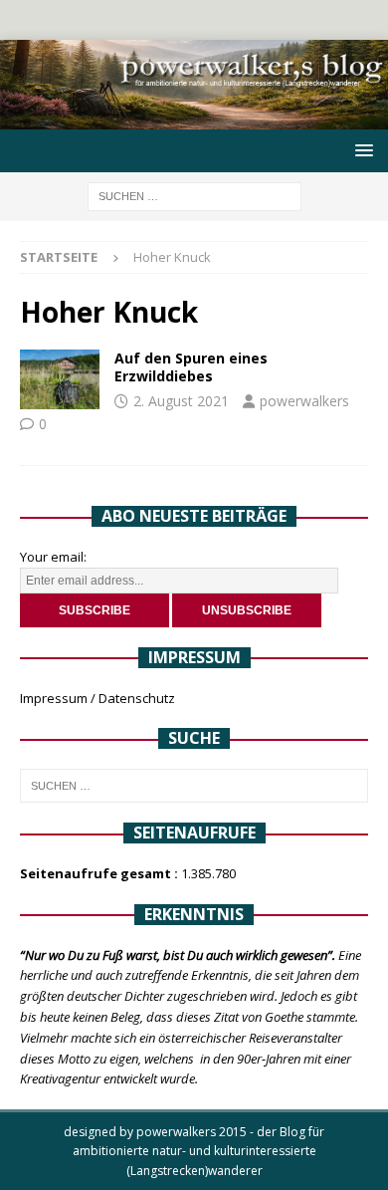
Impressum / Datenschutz (97, 698)
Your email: (53, 557)
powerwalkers (304, 400)
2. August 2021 (181, 400)
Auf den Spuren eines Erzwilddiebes (191, 367)
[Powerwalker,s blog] (194, 118)
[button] (360, 149)
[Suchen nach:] (194, 194)
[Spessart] (59, 379)
